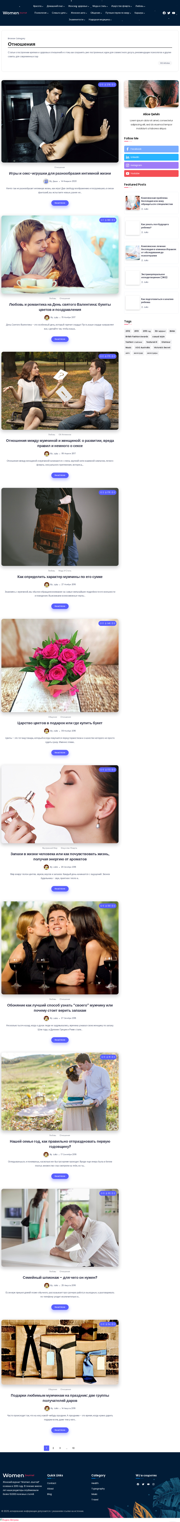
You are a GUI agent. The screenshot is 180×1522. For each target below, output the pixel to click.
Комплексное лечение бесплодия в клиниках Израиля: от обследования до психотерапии (158, 251)
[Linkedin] (151, 157)
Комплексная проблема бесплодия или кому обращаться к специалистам (157, 201)
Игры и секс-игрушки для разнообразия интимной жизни (60, 173)
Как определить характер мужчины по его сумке (60, 576)
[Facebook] (151, 149)
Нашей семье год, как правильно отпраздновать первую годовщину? (60, 1144)
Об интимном (65, 434)
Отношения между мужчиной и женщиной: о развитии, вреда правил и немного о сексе (60, 443)
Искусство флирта (69, 848)
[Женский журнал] (15, 12)
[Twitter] (143, 1484)
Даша (55, 181)
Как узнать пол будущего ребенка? (155, 226)
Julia (56, 317)
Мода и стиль (64, 570)
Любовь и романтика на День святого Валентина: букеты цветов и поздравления (60, 307)
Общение (52, 717)
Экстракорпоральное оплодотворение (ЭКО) (154, 276)
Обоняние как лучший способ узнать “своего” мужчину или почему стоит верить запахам (60, 1008)
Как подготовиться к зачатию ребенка (157, 301)
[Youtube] (151, 173)
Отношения (59, 167)
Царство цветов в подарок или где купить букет (60, 722)
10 (73, 1448)
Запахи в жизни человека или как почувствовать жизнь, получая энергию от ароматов (60, 856)
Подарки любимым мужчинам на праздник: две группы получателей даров (60, 1398)
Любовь (52, 298)
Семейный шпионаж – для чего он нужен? (60, 1277)
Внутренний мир (49, 848)
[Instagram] (151, 165)
